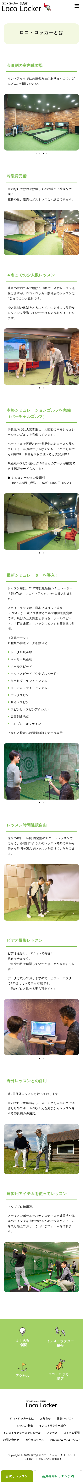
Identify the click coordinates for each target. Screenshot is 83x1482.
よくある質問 (72, 1432)
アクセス (22, 1375)
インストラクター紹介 (52, 1425)
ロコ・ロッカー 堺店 (60, 1376)
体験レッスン (65, 1418)
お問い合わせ (11, 1439)
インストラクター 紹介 (60, 1343)
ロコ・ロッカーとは (22, 1418)
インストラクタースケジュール (22, 1432)
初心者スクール (34, 1439)
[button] (76, 5)
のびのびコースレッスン (65, 1439)
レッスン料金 (25, 1425)
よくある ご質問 (22, 1342)
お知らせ (45, 1418)
